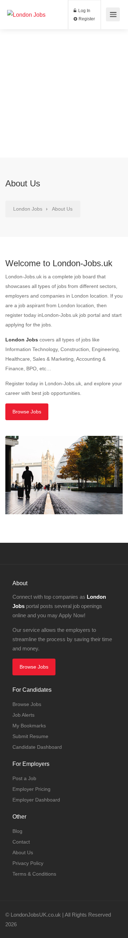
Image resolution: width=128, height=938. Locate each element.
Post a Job (24, 778)
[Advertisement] (64, 93)
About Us (22, 852)
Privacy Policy (27, 863)
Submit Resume (30, 736)
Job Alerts (23, 715)
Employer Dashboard (36, 800)
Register (86, 18)
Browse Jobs (26, 411)
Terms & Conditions (34, 874)
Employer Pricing (31, 789)
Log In (83, 10)
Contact (21, 842)
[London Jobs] (26, 5)
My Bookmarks (29, 725)
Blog (17, 831)
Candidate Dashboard (37, 747)
